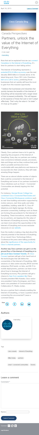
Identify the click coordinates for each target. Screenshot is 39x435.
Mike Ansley (12, 358)
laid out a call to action (10, 80)
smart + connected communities (18, 364)
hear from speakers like (18, 276)
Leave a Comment (32, 8)
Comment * (5, 382)
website (18, 228)
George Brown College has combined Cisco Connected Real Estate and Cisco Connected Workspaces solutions (18, 195)
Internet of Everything (25, 351)
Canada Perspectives (14, 33)
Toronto (33, 364)
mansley (5, 55)
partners (20, 358)
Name (3, 412)
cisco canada (12, 351)
